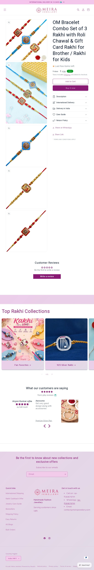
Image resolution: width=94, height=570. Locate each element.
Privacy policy (53, 566)
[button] (4, 9)
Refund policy (42, 566)
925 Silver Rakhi (65, 365)
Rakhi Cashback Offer (14, 499)
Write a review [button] (47, 276)
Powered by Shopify (28, 566)
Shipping (67, 74)
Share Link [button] (59, 134)
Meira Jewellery (16, 566)
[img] (47, 392)
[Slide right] (52, 374)
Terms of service (65, 566)
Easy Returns (11, 519)
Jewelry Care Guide (14, 504)
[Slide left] (41, 374)
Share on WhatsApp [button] (63, 128)
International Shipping (15, 493)
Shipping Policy (12, 514)
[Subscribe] (65, 474)
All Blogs (9, 524)
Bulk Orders (10, 530)
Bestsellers (10, 509)
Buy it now (70, 88)
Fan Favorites (21, 365)
